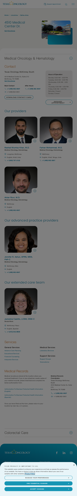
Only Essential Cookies (37, 483)
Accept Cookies (37, 489)
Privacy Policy (30, 474)
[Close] (74, 465)
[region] (38, 479)
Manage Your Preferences (37, 478)
